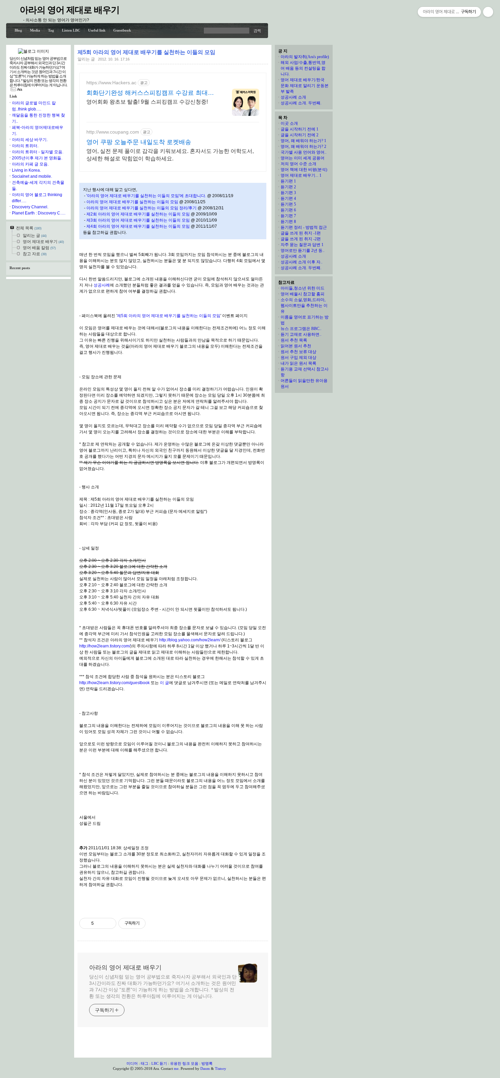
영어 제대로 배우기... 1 (301, 175)
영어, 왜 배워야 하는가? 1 (303, 140)
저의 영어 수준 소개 (298, 163)
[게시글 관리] (108, 923)
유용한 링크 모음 (184, 1063)
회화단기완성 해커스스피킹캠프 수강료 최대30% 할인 (147, 93)
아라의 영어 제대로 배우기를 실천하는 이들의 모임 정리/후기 (141, 208)
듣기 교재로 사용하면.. (301, 334)
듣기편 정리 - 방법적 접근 (304, 227)
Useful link (96, 30)
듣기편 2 (288, 187)
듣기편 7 (288, 215)
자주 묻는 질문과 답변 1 (302, 244)
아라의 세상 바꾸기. (30, 139)
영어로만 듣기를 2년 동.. (302, 250)
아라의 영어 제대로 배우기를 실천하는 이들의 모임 (132, 201)
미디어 (132, 1063)
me (176, 1068)
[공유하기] (100, 923)
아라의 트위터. (25, 145)
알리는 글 (86, 59)
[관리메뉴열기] (488, 12)
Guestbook (122, 30)
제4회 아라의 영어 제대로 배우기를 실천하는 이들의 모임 (138, 226)
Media (35, 30)
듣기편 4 (288, 198)
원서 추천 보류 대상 (298, 351)
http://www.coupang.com (112, 132)
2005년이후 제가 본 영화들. (37, 158)
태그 (144, 1063)
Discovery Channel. (30, 207)
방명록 (207, 1063)
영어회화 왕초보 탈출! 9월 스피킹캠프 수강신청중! (147, 102)
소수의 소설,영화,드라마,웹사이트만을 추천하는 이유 (304, 305)
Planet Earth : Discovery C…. (38, 213)
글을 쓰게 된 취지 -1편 (301, 233)
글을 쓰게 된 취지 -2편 (301, 239)
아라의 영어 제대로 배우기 (69, 10)
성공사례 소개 (293, 97)
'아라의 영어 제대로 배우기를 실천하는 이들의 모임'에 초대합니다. (146, 195)
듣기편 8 (288, 221)
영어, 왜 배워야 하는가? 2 (303, 146)
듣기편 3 (288, 192)
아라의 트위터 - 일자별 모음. (37, 152)
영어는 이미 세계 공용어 (302, 158)
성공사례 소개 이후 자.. (301, 262)
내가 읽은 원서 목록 (298, 363)
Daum (205, 1068)
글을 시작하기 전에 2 (299, 135)
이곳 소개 (289, 123)
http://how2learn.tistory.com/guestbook (114, 682)
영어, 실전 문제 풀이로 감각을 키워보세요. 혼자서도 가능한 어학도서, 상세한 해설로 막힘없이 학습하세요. (170, 154)
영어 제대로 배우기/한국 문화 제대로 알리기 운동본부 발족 (305, 85)
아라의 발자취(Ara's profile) (305, 56)
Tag (51, 30)
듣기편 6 (288, 210)
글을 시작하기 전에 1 (299, 129)
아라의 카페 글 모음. (30, 164)
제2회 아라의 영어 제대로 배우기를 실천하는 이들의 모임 (138, 214)
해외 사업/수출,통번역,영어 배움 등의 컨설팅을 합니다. (303, 68)
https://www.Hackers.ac (111, 82)
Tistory (220, 1068)
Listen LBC (71, 30)
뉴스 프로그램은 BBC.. (301, 328)
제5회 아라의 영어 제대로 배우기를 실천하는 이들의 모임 (146, 52)
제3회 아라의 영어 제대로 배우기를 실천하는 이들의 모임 (138, 220)
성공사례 (102, 285)
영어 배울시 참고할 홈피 (302, 294)
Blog (18, 30)
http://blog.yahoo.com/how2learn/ (189, 640)
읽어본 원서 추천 (296, 346)
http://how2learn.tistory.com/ (104, 646)
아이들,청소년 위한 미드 (302, 288)
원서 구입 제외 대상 (298, 357)
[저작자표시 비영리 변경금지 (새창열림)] (155, 923)
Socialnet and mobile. (32, 176)
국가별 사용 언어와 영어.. (304, 152)
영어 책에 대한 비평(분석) (304, 169)
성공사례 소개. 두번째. (301, 103)
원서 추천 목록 (294, 340)
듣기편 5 (288, 204)
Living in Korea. (26, 170)
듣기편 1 (288, 181)
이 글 (164, 682)
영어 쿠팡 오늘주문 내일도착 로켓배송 (138, 142)
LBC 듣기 (159, 1063)
